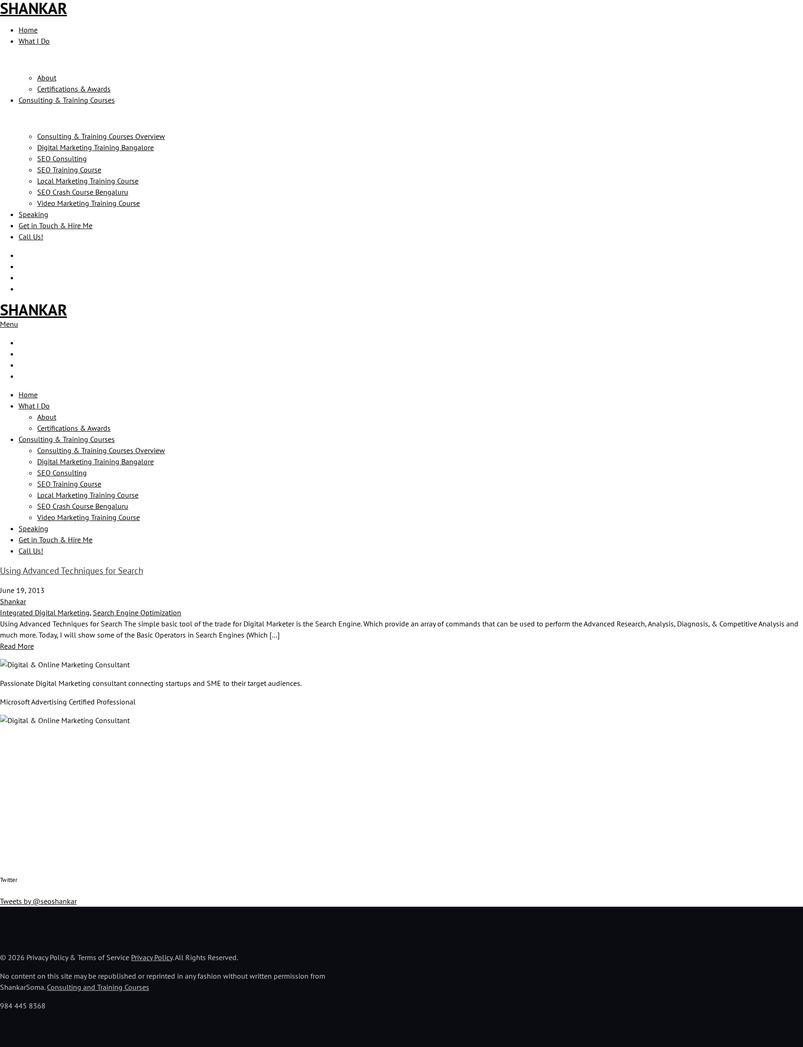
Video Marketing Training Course (88, 203)
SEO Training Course (69, 169)
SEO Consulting (62, 158)
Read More (17, 646)
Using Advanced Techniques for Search (71, 570)
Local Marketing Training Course (87, 180)
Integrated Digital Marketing (45, 612)
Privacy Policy (151, 957)
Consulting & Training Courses (67, 100)
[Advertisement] (279, 798)
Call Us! (31, 236)
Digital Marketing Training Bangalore (95, 147)
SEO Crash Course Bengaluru (82, 192)
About (46, 77)
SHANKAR (33, 309)
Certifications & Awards (74, 88)
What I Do (34, 41)
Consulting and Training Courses (98, 987)
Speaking (33, 214)
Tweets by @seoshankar (38, 901)
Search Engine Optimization (137, 612)
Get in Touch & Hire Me (55, 225)
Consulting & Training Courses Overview (101, 136)
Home (28, 29)
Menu (9, 324)
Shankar (13, 601)
